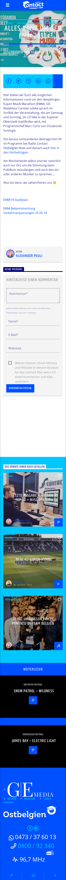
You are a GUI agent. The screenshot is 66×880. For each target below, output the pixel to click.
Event (9, 23)
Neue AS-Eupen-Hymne (34, 559)
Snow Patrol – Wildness (34, 691)
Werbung (12, 799)
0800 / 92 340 (36, 846)
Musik (9, 476)
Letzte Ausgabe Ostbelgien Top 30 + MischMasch (34, 497)
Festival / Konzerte (29, 23)
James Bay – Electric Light (34, 741)
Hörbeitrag (52, 23)
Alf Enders (18, 582)
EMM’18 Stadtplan (15, 200)
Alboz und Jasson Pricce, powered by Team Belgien (33, 621)
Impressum (29, 799)
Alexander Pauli (44, 52)
